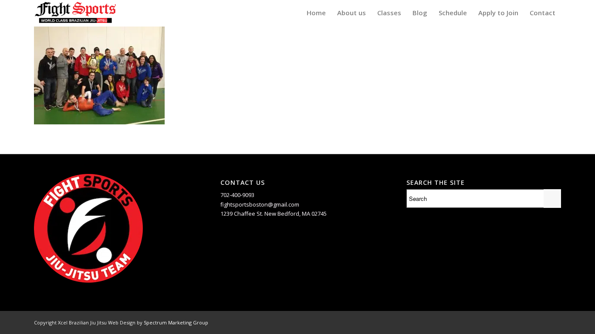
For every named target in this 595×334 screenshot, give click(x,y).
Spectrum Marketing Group (176, 322)
